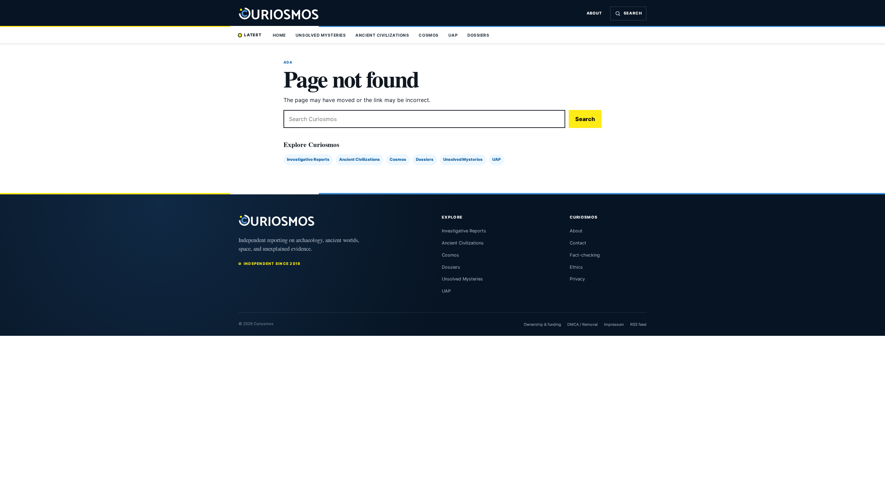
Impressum (614, 324)
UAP (453, 35)
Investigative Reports (308, 159)
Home (279, 35)
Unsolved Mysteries (321, 35)
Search (585, 119)
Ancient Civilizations (382, 35)
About (595, 13)
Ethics (576, 267)
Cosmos (428, 35)
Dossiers (478, 35)
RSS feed (638, 324)
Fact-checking (585, 255)
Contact (578, 243)
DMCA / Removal (582, 324)
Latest (253, 35)
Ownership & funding (542, 324)
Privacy (577, 279)
